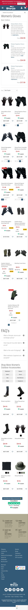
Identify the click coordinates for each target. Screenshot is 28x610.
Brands (17, 549)
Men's (2, 567)
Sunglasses (20, 381)
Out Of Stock (6, 236)
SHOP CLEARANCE (21, 3)
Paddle (3, 577)
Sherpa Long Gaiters (5, 401)
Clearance (17, 553)
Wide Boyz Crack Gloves (20, 263)
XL (6, 125)
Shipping (3, 549)
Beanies (20, 371)
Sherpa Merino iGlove (16, 24)
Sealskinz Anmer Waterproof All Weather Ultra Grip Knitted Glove (20, 223)
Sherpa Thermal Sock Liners (19, 402)
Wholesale (4, 559)
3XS (3, 199)
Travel (2, 579)
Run (2, 573)
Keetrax (14, 602)
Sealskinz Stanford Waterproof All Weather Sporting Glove (6, 265)
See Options (19, 489)
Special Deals (18, 555)
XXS (6, 199)
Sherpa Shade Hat (19, 475)
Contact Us (4, 551)
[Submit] (25, 12)
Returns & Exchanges (6, 555)
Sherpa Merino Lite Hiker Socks (6, 439)
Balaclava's (7, 371)
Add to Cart (6, 121)
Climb (2, 575)
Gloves (20, 374)
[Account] (21, 8)
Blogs (16, 551)
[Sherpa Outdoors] (10, 7)
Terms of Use (10, 601)
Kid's (2, 569)
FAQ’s (2, 553)
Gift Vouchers (18, 557)
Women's (3, 565)
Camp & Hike (4, 571)
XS (15, 125)
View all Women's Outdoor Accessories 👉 (12, 498)
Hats (8, 377)
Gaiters (7, 374)
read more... (15, 35)
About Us (3, 557)
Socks (7, 381)
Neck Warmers (20, 377)
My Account (4, 561)
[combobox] (14, 12)
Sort (2, 90)
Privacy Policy (16, 601)
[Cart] (25, 8)
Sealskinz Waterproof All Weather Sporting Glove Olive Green (13, 307)
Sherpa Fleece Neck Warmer (5, 476)
